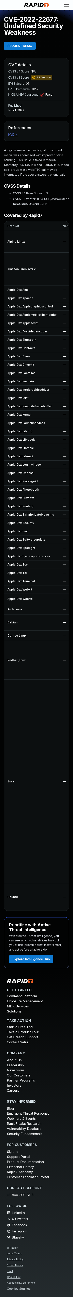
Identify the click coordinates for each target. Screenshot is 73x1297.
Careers (13, 1090)
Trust (10, 1271)
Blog (10, 1108)
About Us (14, 1060)
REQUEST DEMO (20, 46)
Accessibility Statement (21, 1282)
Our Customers (18, 1075)
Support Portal (18, 1157)
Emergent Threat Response (28, 1113)
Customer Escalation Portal (28, 1177)
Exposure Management (25, 1001)
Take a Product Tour (23, 1032)
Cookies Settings (19, 1289)
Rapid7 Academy (20, 1172)
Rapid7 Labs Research (24, 1124)
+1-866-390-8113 (20, 1195)
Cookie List (13, 1277)
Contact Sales (17, 1042)
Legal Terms (14, 1253)
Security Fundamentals (24, 1134)
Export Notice (15, 1265)
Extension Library (20, 1167)
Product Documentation (25, 1162)
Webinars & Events (21, 1118)
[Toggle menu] (66, 5)
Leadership (15, 1065)
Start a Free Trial (20, 1027)
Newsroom (15, 1070)
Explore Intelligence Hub (31, 959)
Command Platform (22, 996)
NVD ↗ (13, 134)
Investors (14, 1085)
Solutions (14, 1011)
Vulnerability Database (24, 1129)
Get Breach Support (22, 1037)
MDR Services (18, 1006)
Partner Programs (21, 1080)
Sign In (12, 1152)
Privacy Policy (15, 1259)
